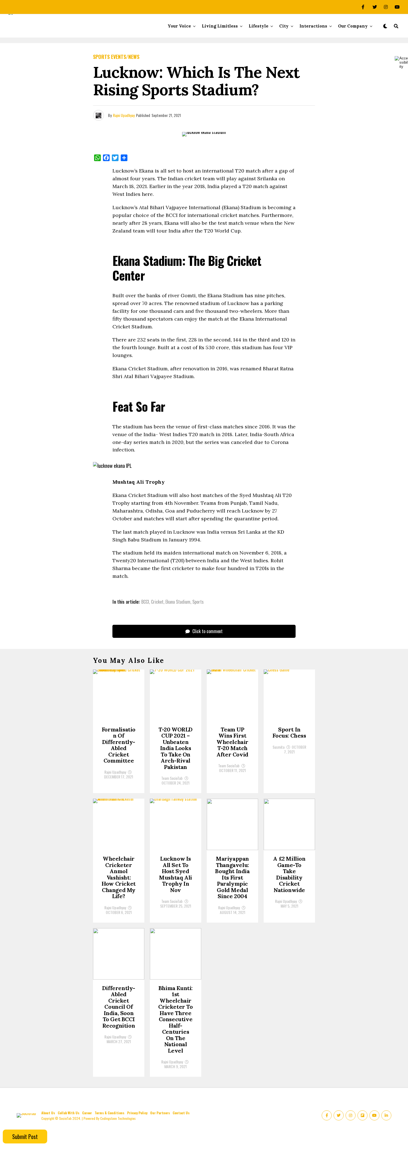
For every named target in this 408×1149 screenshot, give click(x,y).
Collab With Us (68, 1112)
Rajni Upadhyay (124, 115)
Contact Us (181, 1112)
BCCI (145, 602)
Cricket (157, 602)
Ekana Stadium (177, 602)
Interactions (313, 26)
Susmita (278, 747)
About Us (48, 1112)
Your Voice (179, 26)
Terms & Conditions (109, 1112)
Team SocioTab (172, 778)
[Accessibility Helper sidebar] (401, 62)
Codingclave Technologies (118, 1118)
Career (87, 1112)
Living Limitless (220, 26)
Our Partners (160, 1112)
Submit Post (25, 1136)
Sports (198, 602)
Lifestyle (258, 26)
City (284, 26)
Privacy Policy (137, 1112)
